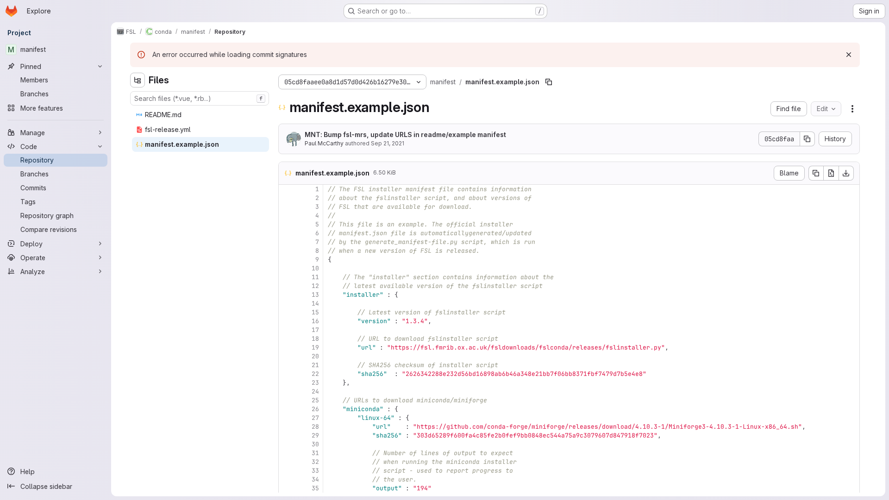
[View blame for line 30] (286, 444)
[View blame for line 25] (286, 400)
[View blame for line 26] (286, 409)
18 (315, 339)
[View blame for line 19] (286, 347)
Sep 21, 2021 (387, 143)
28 (315, 427)
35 (315, 488)
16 (315, 321)
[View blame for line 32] (286, 461)
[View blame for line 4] (286, 215)
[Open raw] (831, 173)
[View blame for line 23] (286, 382)
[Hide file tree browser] (137, 80)
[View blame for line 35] (286, 488)
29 (315, 435)
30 (315, 444)
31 (315, 453)
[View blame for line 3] (286, 206)
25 (315, 400)
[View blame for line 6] (286, 233)
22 (315, 374)
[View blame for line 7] (286, 242)
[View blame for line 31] (286, 453)
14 (315, 303)
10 (315, 268)
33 (315, 471)
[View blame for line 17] (286, 329)
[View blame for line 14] (286, 303)
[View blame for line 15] (286, 312)
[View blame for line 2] (286, 198)
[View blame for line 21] (286, 365)
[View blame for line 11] (286, 277)
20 (315, 356)
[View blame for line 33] (286, 470)
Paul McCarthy (324, 143)
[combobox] (199, 98)
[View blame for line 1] (286, 189)
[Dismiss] (848, 54)
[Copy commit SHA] (807, 138)
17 (315, 330)
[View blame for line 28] (286, 426)
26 (315, 409)
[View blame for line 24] (286, 391)
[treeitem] (200, 114)
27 (315, 418)
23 (315, 383)
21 (315, 365)
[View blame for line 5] (286, 224)
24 (315, 391)
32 (315, 462)
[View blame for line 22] (286, 373)
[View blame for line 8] (286, 250)
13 (315, 295)
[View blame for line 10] (286, 268)
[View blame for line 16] (286, 321)
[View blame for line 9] (286, 259)
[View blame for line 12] (286, 285)
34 (315, 479)
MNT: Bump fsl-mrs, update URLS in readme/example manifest (405, 134)
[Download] (846, 173)
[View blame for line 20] (286, 356)
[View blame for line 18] (286, 338)
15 (315, 312)
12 (315, 286)
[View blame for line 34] (286, 479)
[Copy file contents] (815, 173)
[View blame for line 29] (286, 435)
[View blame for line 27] (286, 417)
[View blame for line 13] (286, 294)
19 (315, 347)
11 (315, 277)
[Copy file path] (548, 82)
